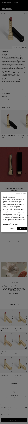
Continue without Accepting (20, 193)
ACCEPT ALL (22, 228)
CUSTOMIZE (11, 228)
